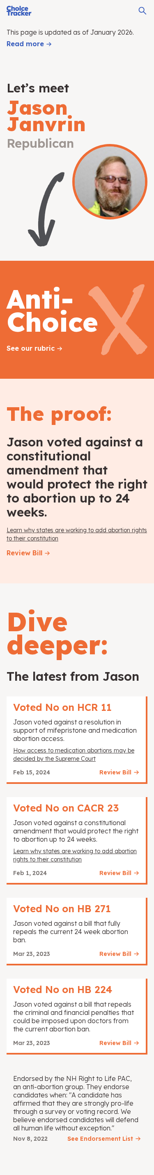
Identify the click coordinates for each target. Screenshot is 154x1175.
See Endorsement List (100, 1138)
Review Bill (24, 553)
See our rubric (31, 348)
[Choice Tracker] (19, 11)
